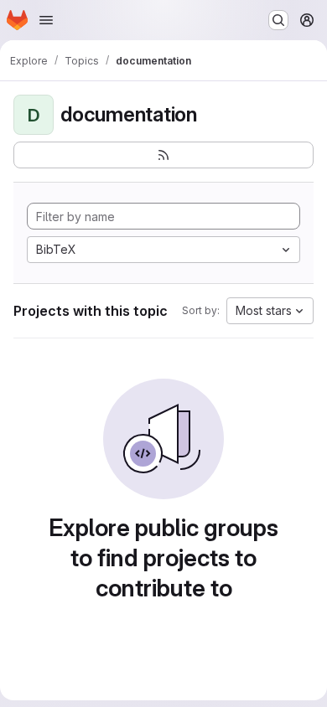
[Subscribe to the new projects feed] (163, 155)
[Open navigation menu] (46, 20)
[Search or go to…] (278, 20)
